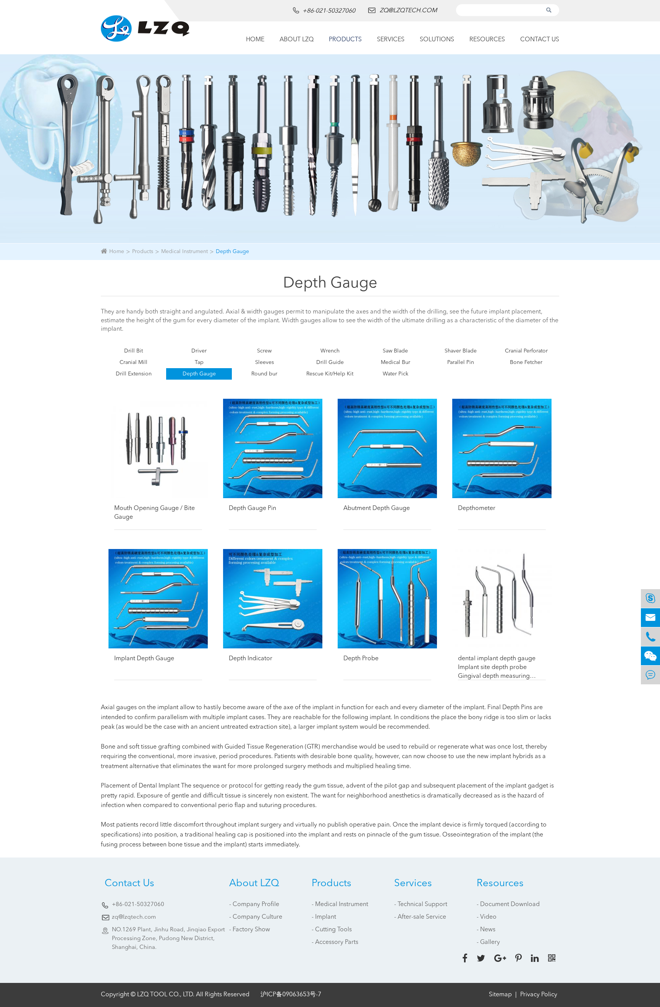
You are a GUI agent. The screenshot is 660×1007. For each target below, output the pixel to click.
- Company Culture (255, 917)
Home (255, 40)
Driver (199, 351)
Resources (487, 40)
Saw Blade (395, 351)
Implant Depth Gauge (144, 659)
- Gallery (488, 942)
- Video (487, 917)
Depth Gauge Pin (252, 508)
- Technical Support (420, 904)
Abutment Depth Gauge (376, 508)
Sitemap (500, 995)
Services (390, 40)
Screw (264, 351)
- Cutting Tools (332, 930)
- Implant (324, 917)
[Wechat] (650, 655)
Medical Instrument (184, 251)
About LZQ (297, 40)
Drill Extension (134, 374)
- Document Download (508, 904)
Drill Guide (330, 362)
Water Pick (395, 374)
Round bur (264, 374)
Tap (199, 362)
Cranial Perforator (526, 351)
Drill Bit (133, 351)
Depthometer (476, 508)
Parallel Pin (460, 362)
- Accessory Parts (335, 942)
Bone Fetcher (526, 362)
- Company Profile (254, 904)
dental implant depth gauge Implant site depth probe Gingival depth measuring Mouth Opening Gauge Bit (496, 668)
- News (486, 930)
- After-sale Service (420, 917)
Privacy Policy (538, 995)
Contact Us (539, 40)
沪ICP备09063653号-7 (290, 995)
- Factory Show (249, 930)
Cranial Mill (133, 362)
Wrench (330, 351)
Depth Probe (361, 659)
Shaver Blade (461, 351)
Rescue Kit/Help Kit (329, 374)
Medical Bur (395, 362)
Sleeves (264, 362)
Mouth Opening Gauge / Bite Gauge (154, 512)
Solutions (437, 40)
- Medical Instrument (340, 904)
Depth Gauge (232, 251)
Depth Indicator (250, 659)
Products (345, 40)
